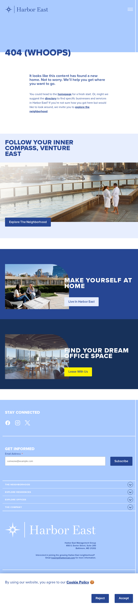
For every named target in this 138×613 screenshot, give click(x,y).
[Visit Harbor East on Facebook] (7, 423)
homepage (65, 94)
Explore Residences (18, 492)
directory (50, 98)
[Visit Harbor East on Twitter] (27, 423)
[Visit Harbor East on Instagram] (17, 423)
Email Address (14, 453)
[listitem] (69, 582)
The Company (13, 507)
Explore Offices (15, 499)
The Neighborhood (17, 484)
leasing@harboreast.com (63, 557)
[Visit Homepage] (26, 9)
